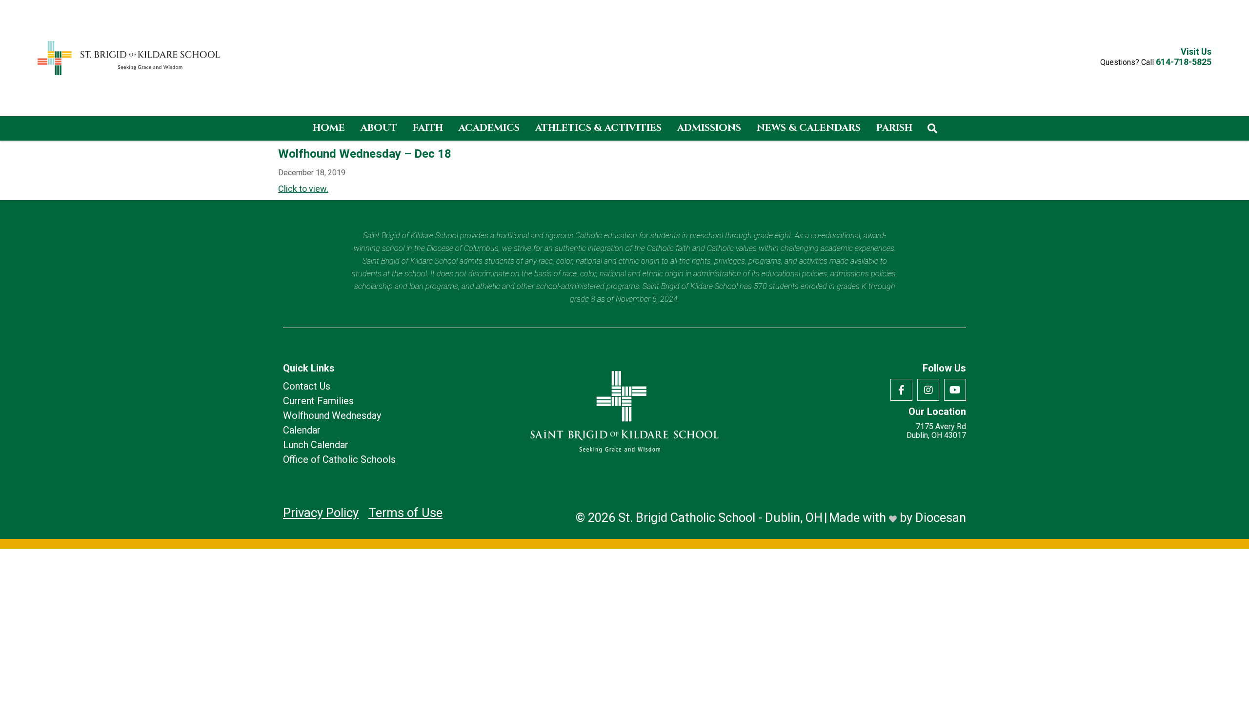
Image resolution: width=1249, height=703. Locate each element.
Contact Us (306, 386)
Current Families (318, 401)
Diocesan (940, 517)
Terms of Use (405, 512)
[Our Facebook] (901, 390)
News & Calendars (809, 127)
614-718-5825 (1183, 62)
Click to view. (303, 189)
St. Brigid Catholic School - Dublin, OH (720, 517)
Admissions (709, 127)
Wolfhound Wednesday (332, 415)
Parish (894, 127)
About (379, 127)
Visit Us (1196, 51)
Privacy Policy (321, 512)
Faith (428, 127)
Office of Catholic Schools (339, 459)
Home (329, 127)
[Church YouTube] (955, 390)
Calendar (302, 430)
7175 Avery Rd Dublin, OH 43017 (936, 431)
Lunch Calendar (315, 445)
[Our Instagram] (928, 390)
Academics (489, 127)
